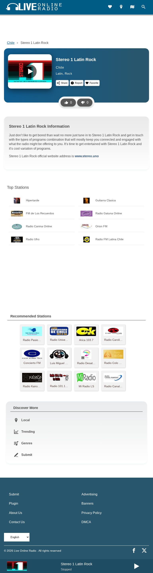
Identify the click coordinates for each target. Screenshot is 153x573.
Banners (87, 503)
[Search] (143, 7)
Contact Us (17, 522)
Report (78, 83)
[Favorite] (110, 7)
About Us (15, 513)
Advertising (89, 494)
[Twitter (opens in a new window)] (144, 550)
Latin (59, 73)
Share (64, 83)
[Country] (132, 7)
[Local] (121, 7)
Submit (14, 494)
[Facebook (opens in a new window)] (134, 550)
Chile (11, 42)
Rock (68, 73)
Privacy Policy (91, 513)
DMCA (86, 522)
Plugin (13, 503)
